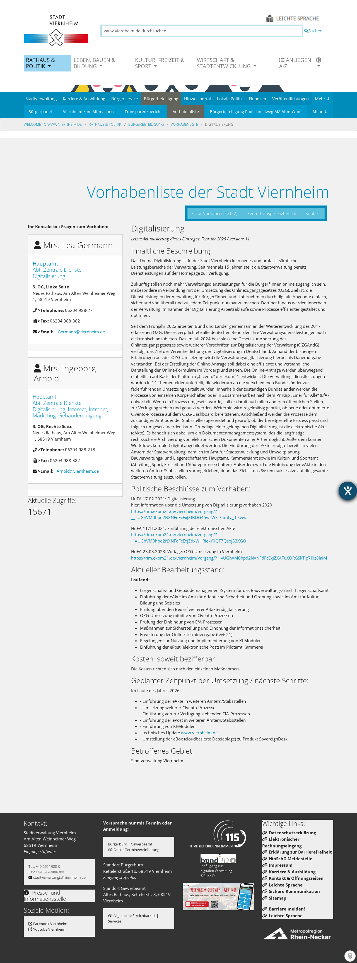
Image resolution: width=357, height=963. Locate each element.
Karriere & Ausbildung (84, 98)
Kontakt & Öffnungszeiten (296, 878)
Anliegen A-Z (295, 63)
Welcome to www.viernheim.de (53, 124)
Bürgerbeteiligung (161, 98)
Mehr (322, 98)
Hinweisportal (197, 98)
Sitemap (277, 898)
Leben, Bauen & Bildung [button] (94, 63)
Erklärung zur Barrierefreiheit (300, 852)
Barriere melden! (287, 909)
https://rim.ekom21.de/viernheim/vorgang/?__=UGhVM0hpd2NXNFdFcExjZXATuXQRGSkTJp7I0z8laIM (229, 558)
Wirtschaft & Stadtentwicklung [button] (224, 63)
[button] (319, 63)
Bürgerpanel (40, 111)
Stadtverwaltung (41, 98)
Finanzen (257, 98)
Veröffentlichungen (290, 98)
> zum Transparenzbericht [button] (271, 213)
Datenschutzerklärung (292, 832)
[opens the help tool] (348, 491)
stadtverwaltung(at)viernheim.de (59, 877)
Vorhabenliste (186, 111)
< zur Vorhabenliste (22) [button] (214, 213)
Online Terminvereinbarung (136, 849)
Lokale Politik (230, 98)
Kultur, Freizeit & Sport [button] (160, 63)
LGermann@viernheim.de (80, 331)
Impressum (281, 865)
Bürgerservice (124, 98)
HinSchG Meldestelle (290, 858)
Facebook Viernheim (50, 923)
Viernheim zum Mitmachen (88, 111)
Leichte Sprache (286, 885)
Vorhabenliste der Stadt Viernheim (208, 191)
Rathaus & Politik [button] (40, 63)
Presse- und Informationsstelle (45, 895)
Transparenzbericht (143, 111)
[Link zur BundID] (218, 858)
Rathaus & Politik (105, 124)
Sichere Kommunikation (294, 891)
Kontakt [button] (312, 213)
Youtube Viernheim (49, 929)
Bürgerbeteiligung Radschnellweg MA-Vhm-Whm (255, 111)
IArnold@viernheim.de (77, 471)
